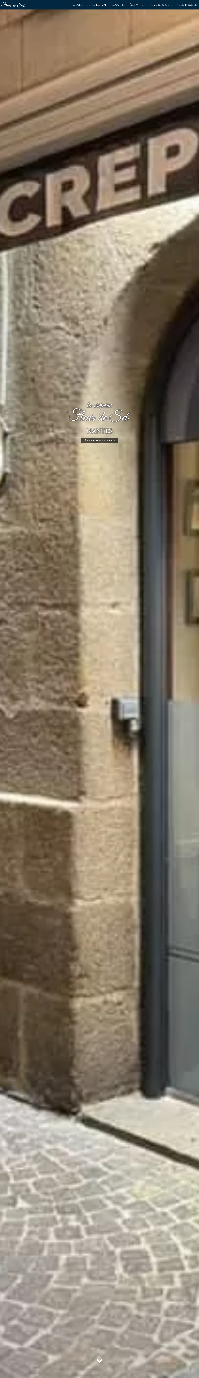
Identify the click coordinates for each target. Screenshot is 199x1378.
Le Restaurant (97, 4)
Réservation (137, 4)
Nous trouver (187, 4)
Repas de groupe (161, 4)
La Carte (118, 4)
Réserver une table (99, 440)
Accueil (77, 4)
